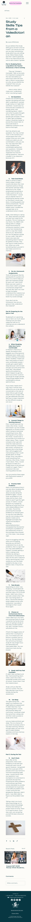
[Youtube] (14, 900)
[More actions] (24, 18)
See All (23, 848)
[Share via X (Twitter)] (10, 841)
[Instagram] (17, 900)
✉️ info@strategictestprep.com (15, 897)
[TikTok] (20, 900)
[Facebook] (12, 900)
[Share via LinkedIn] (13, 841)
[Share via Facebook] (6, 841)
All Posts (7, 10)
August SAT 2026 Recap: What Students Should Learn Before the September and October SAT (15, 866)
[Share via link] (17, 841)
